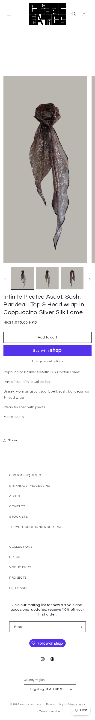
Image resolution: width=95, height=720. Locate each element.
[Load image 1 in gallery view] (22, 278)
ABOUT (15, 496)
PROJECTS (18, 577)
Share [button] (13, 440)
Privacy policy (76, 704)
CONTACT (17, 506)
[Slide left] (5, 279)
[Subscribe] (80, 626)
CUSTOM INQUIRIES (25, 475)
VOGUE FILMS (20, 567)
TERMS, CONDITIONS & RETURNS (35, 527)
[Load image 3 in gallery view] (72, 278)
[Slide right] (90, 279)
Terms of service (49, 711)
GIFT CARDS (19, 588)
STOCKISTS (18, 516)
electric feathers (30, 704)
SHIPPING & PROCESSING (29, 485)
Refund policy (54, 704)
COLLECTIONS (21, 546)
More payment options (47, 361)
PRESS (14, 557)
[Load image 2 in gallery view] (47, 278)
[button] (9, 14)
